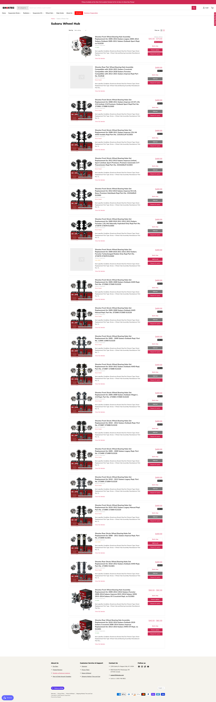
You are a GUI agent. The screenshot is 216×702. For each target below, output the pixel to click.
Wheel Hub (49, 13)
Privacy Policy (86, 670)
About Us (69, 13)
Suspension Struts (14, 13)
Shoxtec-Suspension (100, 45)
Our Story (55, 666)
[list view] (164, 30)
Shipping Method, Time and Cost (91, 676)
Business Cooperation (91, 13)
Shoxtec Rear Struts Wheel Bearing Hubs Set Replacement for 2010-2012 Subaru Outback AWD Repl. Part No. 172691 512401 (117, 563)
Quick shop (155, 46)
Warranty (84, 666)
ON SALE (79, 13)
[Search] (194, 8)
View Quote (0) (215, 19)
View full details (100, 58)
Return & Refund (86, 673)
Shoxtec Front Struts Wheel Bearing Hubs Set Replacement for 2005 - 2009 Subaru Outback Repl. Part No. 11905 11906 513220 (117, 338)
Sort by (71, 30)
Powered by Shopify (56, 697)
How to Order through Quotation (62, 676)
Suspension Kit (37, 13)
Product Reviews (57, 670)
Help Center (60, 13)
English (160, 688)
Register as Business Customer (61, 673)
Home (4, 13)
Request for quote (155, 54)
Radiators (26, 13)
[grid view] (161, 30)
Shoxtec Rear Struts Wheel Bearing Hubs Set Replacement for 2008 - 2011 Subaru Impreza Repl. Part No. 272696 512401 (117, 535)
